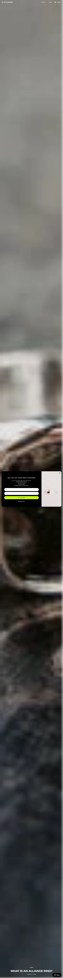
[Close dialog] (59, 473)
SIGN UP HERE (21, 497)
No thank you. (21, 501)
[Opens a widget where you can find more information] (56, 975)
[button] (43, 2)
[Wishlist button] (55, 2)
